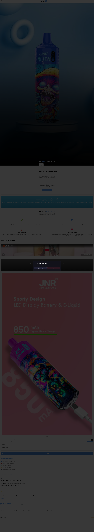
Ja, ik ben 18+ (40, 268)
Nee (53, 268)
